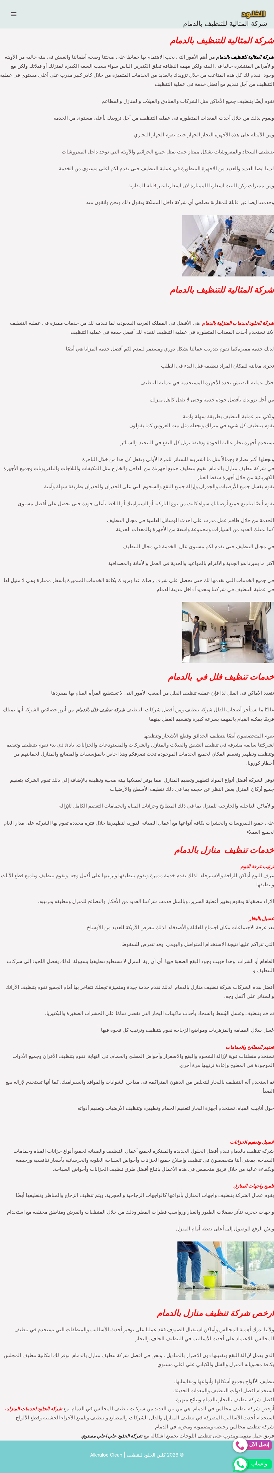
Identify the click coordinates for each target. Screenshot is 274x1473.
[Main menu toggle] (14, 14)
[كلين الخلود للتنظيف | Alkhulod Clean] (254, 14)
